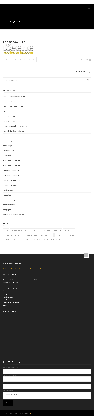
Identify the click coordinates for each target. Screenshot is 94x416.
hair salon (59, 235)
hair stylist (7, 195)
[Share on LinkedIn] (34, 59)
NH (20, 240)
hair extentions (8, 136)
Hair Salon (7, 155)
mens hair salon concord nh (13, 214)
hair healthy (7, 141)
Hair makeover (8, 151)
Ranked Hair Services (32, 240)
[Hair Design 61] (20, 9)
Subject (5, 383)
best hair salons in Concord (13, 106)
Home (5, 294)
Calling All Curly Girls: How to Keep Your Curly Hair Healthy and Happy (36, 230)
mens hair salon (10, 240)
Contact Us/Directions (11, 303)
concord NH (69, 230)
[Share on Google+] (25, 59)
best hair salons (9, 101)
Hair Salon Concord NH (11, 160)
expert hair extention (11, 235)
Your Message (8, 390)
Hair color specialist (30, 235)
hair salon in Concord (11, 170)
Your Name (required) (10, 367)
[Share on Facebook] (15, 59)
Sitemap (6, 305)
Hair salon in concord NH (12, 180)
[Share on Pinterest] (29, 59)
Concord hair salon (10, 116)
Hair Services (8, 190)
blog (4, 111)
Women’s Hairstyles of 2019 (52, 240)
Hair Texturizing (9, 200)
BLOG (6, 230)
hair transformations (10, 205)
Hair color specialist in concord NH (15, 126)
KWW (30, 413)
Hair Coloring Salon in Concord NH (15, 131)
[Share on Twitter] (20, 59)
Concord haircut (9, 121)
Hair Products (8, 300)
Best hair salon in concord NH (14, 96)
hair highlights (8, 146)
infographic (7, 210)
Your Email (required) (10, 375)
